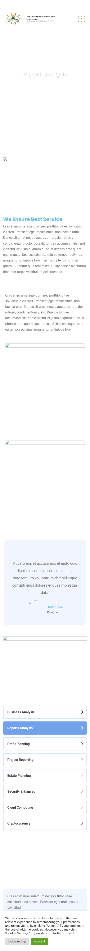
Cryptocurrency (18, 823)
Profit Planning (18, 744)
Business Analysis (21, 712)
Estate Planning (19, 776)
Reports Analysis (20, 728)
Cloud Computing (20, 808)
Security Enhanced (21, 791)
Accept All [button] (39, 941)
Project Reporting (20, 760)
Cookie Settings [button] (17, 941)
